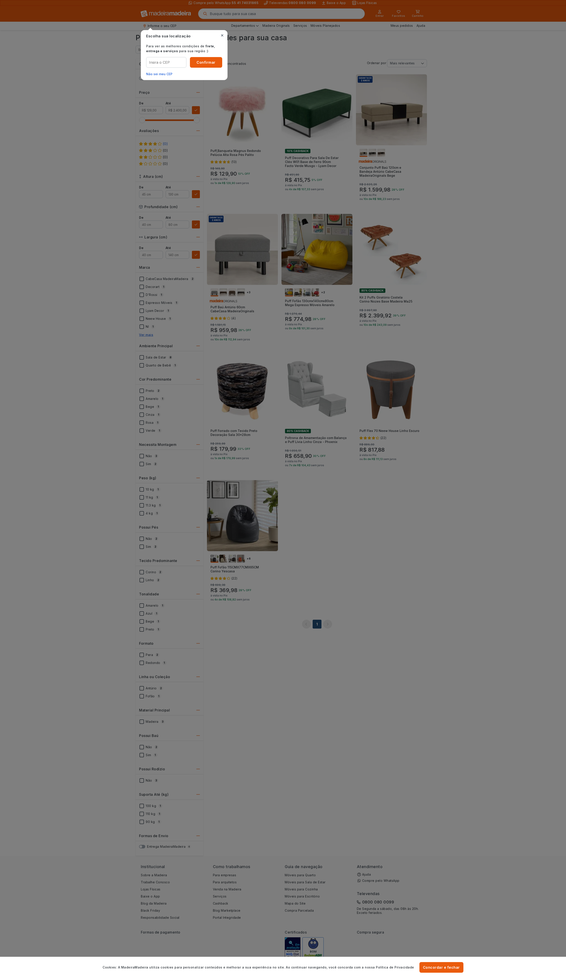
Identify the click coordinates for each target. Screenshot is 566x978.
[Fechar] (222, 35)
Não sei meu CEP (159, 74)
